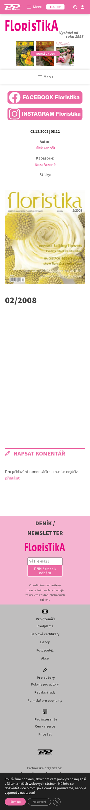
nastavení (27, 792)
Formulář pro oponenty (45, 700)
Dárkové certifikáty (45, 634)
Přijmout (15, 802)
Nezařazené (45, 164)
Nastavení (39, 802)
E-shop (45, 642)
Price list (45, 734)
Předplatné (45, 626)
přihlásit (12, 478)
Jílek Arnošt (45, 147)
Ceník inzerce (45, 726)
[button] (45, 570)
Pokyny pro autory (45, 684)
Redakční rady (45, 692)
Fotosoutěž (45, 650)
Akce (45, 658)
